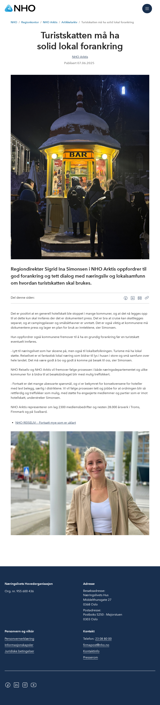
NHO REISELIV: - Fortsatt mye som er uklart (45, 422)
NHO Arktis (50, 22)
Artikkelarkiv (69, 22)
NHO (14, 22)
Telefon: (97, 639)
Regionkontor (30, 22)
